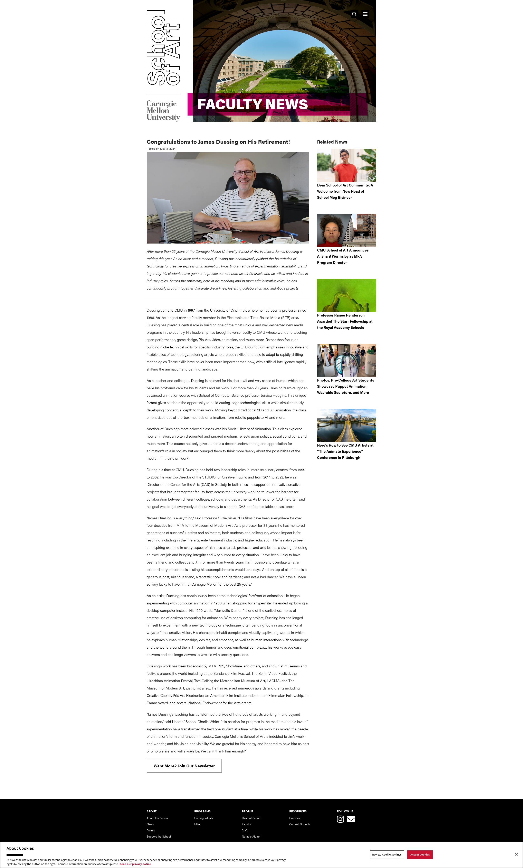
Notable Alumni (251, 836)
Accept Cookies (420, 854)
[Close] (516, 854)
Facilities (294, 818)
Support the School (159, 836)
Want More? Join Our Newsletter (184, 766)
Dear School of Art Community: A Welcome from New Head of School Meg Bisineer (345, 191)
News (150, 824)
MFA (197, 824)
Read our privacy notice (135, 864)
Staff (244, 830)
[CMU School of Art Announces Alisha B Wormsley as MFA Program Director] (346, 230)
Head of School (251, 818)
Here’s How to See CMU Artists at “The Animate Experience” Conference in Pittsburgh (345, 451)
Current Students (299, 824)
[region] (261, 855)
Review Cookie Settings (387, 854)
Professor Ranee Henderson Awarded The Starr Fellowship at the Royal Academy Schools (345, 321)
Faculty (246, 824)
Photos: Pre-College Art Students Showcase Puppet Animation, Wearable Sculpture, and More (345, 386)
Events (151, 830)
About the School (157, 818)
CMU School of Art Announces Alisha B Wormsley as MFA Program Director (343, 256)
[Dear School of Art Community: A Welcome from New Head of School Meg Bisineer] (346, 165)
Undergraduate (203, 818)
